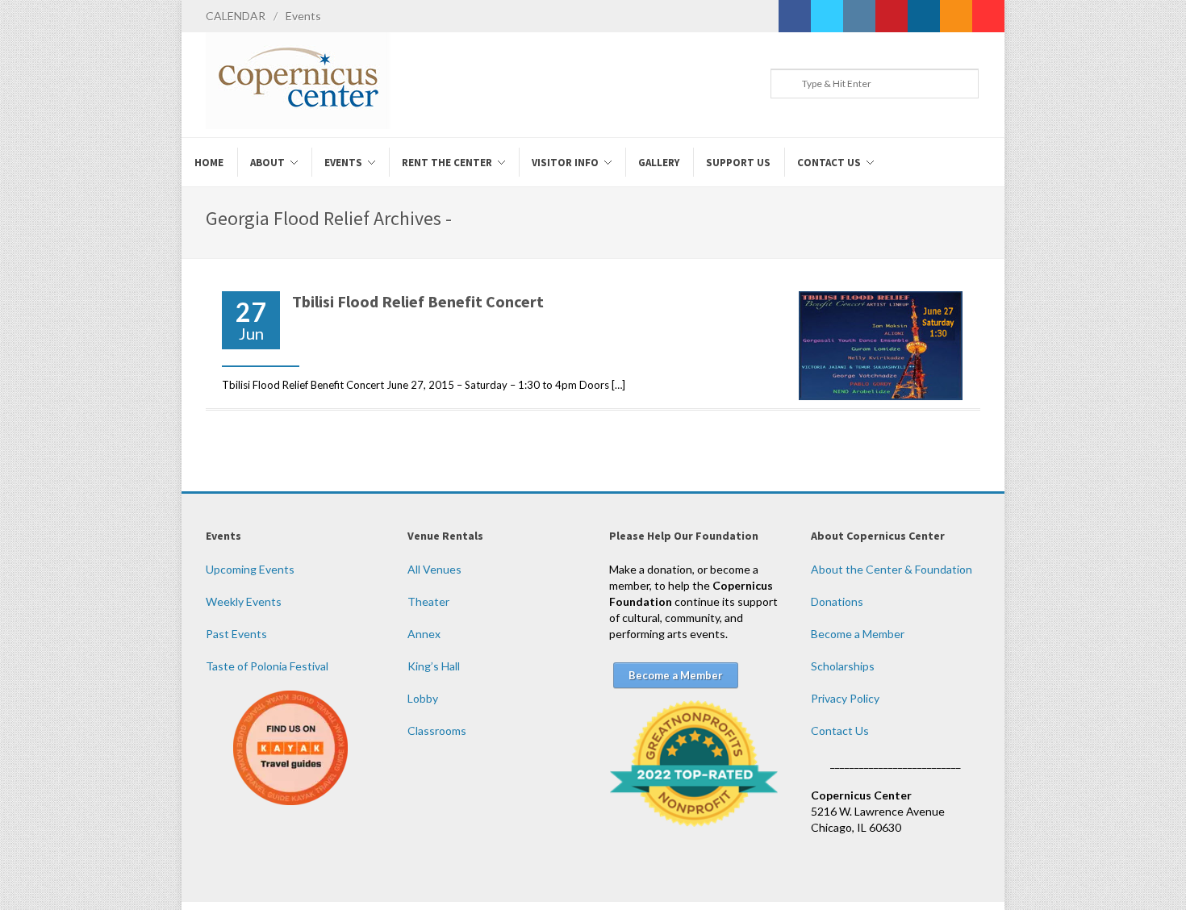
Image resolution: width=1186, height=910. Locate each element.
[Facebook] (795, 16)
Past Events (236, 634)
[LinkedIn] (924, 16)
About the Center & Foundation (891, 569)
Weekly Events (244, 601)
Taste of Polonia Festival (267, 666)
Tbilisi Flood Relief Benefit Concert (418, 301)
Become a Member (857, 634)
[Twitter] (827, 16)
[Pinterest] (891, 16)
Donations (837, 601)
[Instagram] (859, 16)
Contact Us (840, 730)
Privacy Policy (845, 698)
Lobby (422, 698)
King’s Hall (433, 666)
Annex (424, 634)
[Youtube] (988, 16)
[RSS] (956, 16)
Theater (428, 601)
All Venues (434, 569)
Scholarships (843, 666)
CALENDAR (235, 16)
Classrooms (436, 730)
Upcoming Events (250, 569)
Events (303, 16)
